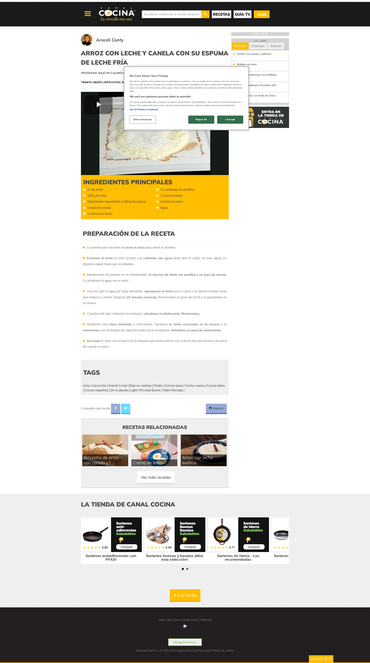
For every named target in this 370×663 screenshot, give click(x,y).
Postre (158, 385)
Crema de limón (148, 462)
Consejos (258, 46)
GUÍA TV (242, 14)
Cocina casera (194, 385)
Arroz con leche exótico (197, 460)
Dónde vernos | (191, 619)
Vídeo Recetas (173, 390)
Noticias (276, 46)
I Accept (230, 119)
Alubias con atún (247, 64)
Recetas (240, 46)
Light (133, 390)
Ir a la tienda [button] (185, 595)
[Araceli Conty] (107, 44)
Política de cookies (223, 650)
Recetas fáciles (149, 390)
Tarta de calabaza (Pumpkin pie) (256, 85)
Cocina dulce (216, 385)
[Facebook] (115, 409)
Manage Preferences (185, 642)
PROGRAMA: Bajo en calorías (103, 73)
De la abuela (119, 390)
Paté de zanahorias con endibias (257, 74)
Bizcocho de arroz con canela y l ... (101, 460)
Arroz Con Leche (94, 385)
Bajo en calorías (140, 385)
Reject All (201, 119)
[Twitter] (125, 409)
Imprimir (218, 408)
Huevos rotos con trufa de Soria (256, 95)
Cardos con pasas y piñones (254, 53)
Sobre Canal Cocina (169, 619)
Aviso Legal (177, 650)
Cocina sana (173, 385)
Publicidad (206, 619)
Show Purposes (142, 119)
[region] (186, 98)
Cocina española (96, 390)
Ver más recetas (156, 477)
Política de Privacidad (198, 650)
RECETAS (221, 14)
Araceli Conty (117, 385)
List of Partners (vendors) (144, 109)
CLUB (262, 14)
